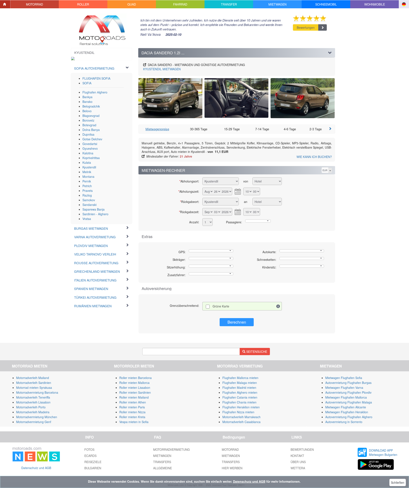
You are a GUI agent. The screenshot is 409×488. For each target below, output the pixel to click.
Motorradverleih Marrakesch (241, 417)
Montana (88, 176)
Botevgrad (89, 125)
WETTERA (298, 468)
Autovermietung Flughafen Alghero (348, 417)
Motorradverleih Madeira (32, 412)
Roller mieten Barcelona (135, 378)
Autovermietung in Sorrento (343, 422)
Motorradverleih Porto (31, 407)
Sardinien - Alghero (95, 214)
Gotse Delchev (92, 139)
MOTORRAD (230, 449)
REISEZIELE (92, 462)
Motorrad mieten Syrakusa (34, 387)
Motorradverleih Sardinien (33, 382)
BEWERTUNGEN (302, 449)
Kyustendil (89, 167)
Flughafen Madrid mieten (239, 387)
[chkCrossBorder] (278, 306)
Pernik (86, 181)
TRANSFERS (162, 462)
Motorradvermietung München (36, 417)
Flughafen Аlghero (94, 92)
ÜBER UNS (298, 462)
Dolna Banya (91, 130)
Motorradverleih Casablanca (241, 422)
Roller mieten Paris (132, 407)
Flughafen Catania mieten (239, 397)
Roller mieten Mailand (134, 397)
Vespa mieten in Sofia (133, 422)
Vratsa (86, 219)
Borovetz (88, 120)
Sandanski (89, 204)
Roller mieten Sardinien (135, 392)
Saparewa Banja (93, 209)
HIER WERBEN (232, 468)
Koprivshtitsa (91, 158)
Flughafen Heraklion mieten (241, 407)
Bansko (87, 101)
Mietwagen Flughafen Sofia (343, 378)
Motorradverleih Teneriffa (33, 397)
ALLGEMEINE (162, 468)
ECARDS (90, 456)
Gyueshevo (90, 148)
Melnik (86, 172)
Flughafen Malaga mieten (239, 382)
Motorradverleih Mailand (32, 378)
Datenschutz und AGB (36, 468)
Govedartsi (89, 144)
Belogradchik (91, 106)
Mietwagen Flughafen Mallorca (346, 397)
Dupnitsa (88, 134)
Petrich (87, 186)
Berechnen (237, 322)
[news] (36, 453)
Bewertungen (306, 27)
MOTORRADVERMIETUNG (171, 449)
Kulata (86, 162)
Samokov (88, 200)
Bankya (87, 97)
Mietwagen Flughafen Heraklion (346, 412)
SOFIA (86, 83)
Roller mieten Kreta (132, 417)
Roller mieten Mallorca (134, 382)
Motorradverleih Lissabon (33, 402)
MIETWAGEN (162, 69)
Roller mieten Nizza (132, 412)
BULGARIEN (92, 468)
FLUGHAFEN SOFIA (96, 78)
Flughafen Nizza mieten (238, 412)
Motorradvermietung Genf (33, 422)
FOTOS (89, 449)
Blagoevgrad (90, 115)
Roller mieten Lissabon (134, 387)
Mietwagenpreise (157, 129)
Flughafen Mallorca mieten (240, 378)
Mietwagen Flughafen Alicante (345, 407)
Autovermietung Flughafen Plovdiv (348, 392)
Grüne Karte (221, 306)
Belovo (87, 111)
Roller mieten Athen (132, 402)
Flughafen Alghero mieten (239, 392)
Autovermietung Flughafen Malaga (348, 402)
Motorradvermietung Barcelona (37, 392)
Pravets (87, 190)
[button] (34, 4)
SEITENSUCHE (256, 351)
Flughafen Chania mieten (239, 402)
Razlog (87, 195)
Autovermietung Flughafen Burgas (348, 382)
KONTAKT (297, 456)
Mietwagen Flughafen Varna (344, 387)
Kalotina (87, 153)
